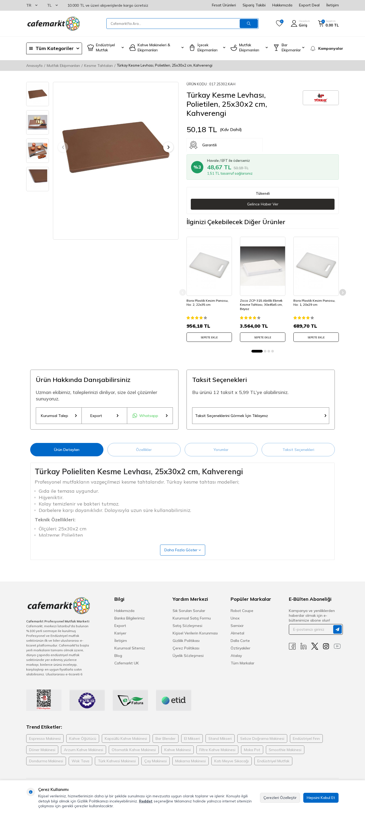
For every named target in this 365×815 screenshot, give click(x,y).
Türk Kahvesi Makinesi (117, 761)
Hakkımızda (282, 5)
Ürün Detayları (66, 449)
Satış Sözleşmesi (187, 625)
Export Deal (309, 5)
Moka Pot (252, 749)
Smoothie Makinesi (285, 749)
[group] (115, 147)
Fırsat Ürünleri (224, 5)
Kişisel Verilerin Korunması (195, 633)
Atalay (236, 655)
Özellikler (144, 449)
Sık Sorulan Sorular (189, 610)
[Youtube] (337, 646)
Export (96, 415)
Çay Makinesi (155, 761)
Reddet (146, 801)
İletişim (332, 5)
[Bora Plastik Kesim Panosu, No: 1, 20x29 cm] (316, 266)
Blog (118, 655)
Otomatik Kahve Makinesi (134, 749)
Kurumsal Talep (54, 415)
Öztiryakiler (240, 648)
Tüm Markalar (242, 663)
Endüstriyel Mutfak (273, 761)
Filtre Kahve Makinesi (217, 749)
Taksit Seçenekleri (298, 449)
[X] (314, 646)
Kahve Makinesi (177, 749)
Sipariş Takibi (254, 5)
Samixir (237, 625)
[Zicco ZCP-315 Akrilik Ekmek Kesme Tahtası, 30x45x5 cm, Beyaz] (262, 266)
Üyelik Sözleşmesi (188, 655)
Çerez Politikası (186, 648)
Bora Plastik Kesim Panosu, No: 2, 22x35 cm (207, 302)
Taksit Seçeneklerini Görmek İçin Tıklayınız (231, 415)
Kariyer (120, 633)
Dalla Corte (240, 640)
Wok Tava (80, 761)
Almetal (237, 633)
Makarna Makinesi (190, 761)
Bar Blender (166, 738)
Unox (235, 618)
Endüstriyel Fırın (306, 738)
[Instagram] (326, 646)
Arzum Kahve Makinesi (83, 749)
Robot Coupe (242, 610)
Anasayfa (34, 65)
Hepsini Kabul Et (321, 797)
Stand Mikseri (220, 738)
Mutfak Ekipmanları (63, 65)
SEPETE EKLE (209, 337)
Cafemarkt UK (126, 663)
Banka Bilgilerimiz (129, 618)
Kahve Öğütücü (82, 738)
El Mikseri (192, 738)
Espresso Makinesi (45, 738)
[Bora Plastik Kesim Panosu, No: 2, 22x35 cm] (209, 266)
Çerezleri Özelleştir (280, 797)
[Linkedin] (303, 646)
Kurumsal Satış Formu (192, 618)
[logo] (53, 24)
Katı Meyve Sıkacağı (231, 761)
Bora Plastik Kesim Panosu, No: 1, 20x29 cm (314, 302)
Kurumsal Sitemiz (129, 648)
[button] (63, 147)
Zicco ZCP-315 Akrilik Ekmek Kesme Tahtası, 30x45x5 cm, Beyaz (261, 304)
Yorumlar (220, 449)
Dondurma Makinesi (46, 761)
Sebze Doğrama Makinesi (262, 738)
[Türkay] (321, 97)
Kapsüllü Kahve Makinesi (126, 738)
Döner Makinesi (42, 749)
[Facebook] (292, 646)
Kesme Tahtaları (98, 65)
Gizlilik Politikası (186, 640)
